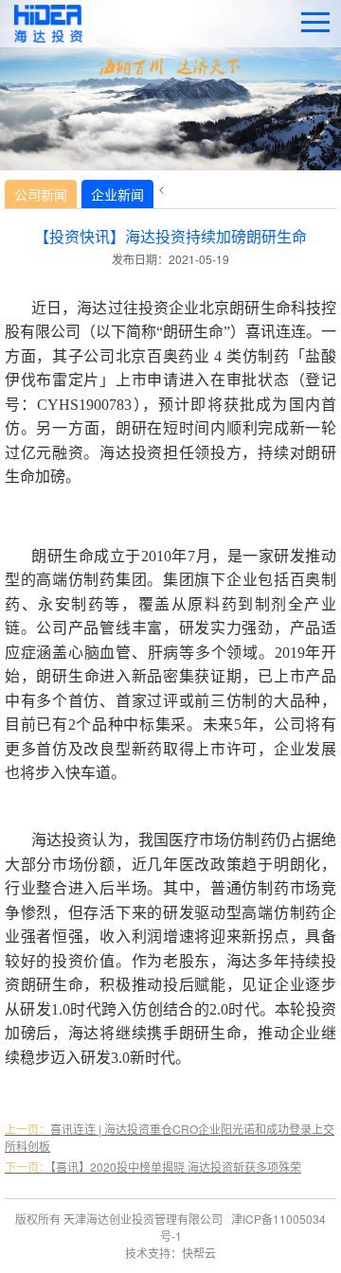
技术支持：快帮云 (170, 1253)
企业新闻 (117, 194)
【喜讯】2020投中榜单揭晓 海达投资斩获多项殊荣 (153, 1166)
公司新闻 (40, 194)
